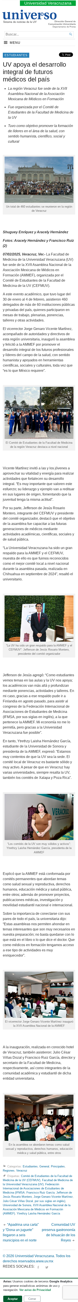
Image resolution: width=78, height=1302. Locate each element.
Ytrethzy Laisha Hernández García (38, 1213)
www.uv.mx (44, 1261)
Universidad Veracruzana (48, 3)
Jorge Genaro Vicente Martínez (53, 1196)
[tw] (47, 1266)
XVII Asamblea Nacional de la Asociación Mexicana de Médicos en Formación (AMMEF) (36, 1209)
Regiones (9, 1170)
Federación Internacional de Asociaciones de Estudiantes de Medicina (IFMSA (33, 1188)
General (44, 1166)
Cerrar (32, 1298)
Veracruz (21, 1170)
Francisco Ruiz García (40, 1192)
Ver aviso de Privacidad (35, 1290)
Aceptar (13, 1298)
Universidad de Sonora (17, 1205)
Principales (58, 1166)
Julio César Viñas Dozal (18, 1201)
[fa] (38, 1266)
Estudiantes (16, 55)
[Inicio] (29, 21)
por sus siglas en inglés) (50, 1201)
